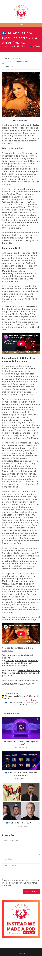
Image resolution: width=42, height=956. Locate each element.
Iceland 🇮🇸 (18, 61)
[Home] (2, 46)
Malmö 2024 (31, 683)
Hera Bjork (27, 682)
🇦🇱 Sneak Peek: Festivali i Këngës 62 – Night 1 (21, 742)
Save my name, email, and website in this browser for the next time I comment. (21, 883)
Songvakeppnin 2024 (22, 685)
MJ (6, 59)
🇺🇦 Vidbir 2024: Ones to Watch (21, 823)
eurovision (22, 680)
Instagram (7, 650)
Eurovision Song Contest (12, 682)
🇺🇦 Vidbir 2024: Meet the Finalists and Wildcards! (21, 774)
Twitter (10, 660)
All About (8, 61)
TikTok (10, 663)
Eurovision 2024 (33, 680)
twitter (16, 950)
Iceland (35, 682)
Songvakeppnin (8, 685)
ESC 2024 (13, 680)
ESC (8, 680)
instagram (24, 950)
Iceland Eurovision (9, 683)
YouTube (33, 660)
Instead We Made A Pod (21, 671)
